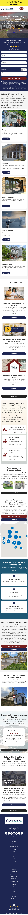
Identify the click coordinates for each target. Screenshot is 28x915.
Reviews (14, 894)
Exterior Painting (14, 858)
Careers (14, 896)
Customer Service (14, 846)
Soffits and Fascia (14, 863)
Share (13, 313)
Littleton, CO (14, 878)
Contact (14, 838)
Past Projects (14, 898)
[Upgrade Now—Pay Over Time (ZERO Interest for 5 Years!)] (14, 329)
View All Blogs (14, 810)
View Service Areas (14, 881)
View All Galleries (14, 493)
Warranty (14, 841)
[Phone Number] (21, 8)
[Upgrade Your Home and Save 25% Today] (14, 365)
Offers (14, 891)
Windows (14, 854)
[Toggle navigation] (25, 9)
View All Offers (14, 396)
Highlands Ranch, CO (14, 874)
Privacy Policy (23, 88)
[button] (25, 550)
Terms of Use (16, 88)
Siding (14, 851)
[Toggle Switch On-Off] (24, 69)
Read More (14, 805)
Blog (14, 889)
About (14, 886)
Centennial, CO (14, 871)
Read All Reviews (14, 750)
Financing (14, 843)
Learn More (14, 519)
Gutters (14, 861)
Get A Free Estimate (14, 78)
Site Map (16, 912)
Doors (14, 856)
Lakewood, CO (14, 876)
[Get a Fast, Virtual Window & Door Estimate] (14, 293)
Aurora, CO (14, 869)
